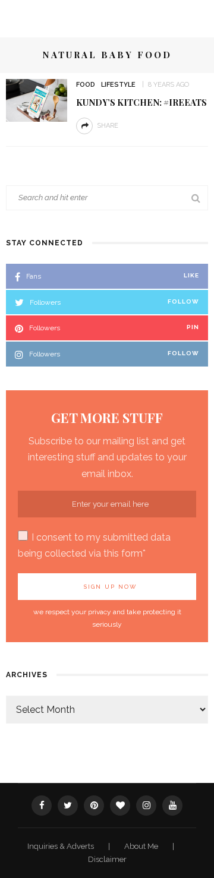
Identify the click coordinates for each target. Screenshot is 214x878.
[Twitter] (68, 805)
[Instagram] (146, 805)
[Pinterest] (94, 805)
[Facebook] (42, 805)
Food (85, 85)
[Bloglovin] (120, 805)
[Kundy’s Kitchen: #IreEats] (36, 99)
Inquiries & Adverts (61, 846)
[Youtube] (172, 805)
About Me (142, 846)
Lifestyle (118, 85)
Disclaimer (107, 859)
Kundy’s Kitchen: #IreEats (141, 102)
